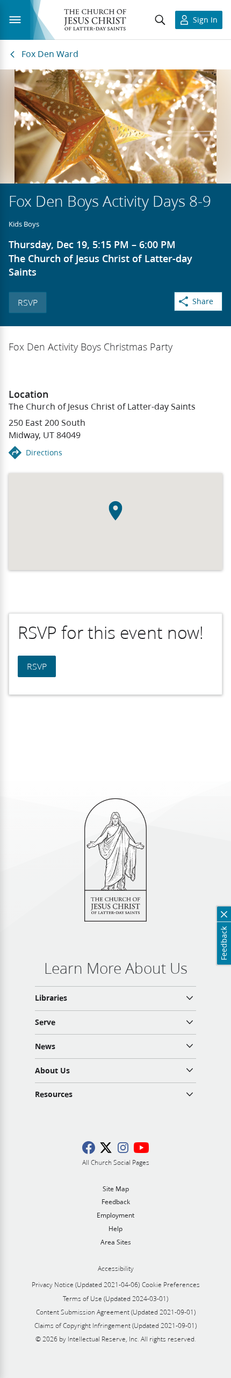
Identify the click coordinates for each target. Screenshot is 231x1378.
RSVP (28, 302)
